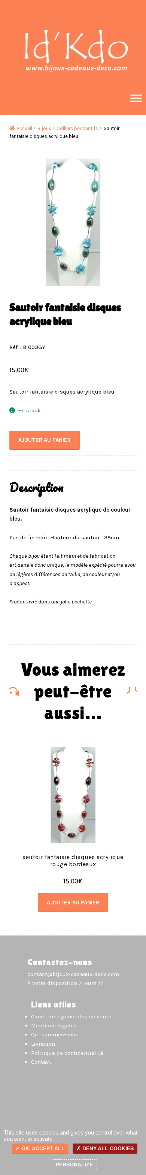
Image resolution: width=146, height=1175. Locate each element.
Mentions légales (54, 1025)
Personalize (74, 1165)
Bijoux (44, 128)
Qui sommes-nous (55, 1034)
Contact (41, 1061)
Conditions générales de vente (71, 1016)
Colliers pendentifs (77, 128)
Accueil (24, 128)
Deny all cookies (107, 1148)
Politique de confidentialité (67, 1052)
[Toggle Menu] (136, 98)
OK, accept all (42, 1148)
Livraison (43, 1043)
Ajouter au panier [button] (73, 902)
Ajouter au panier (44, 440)
